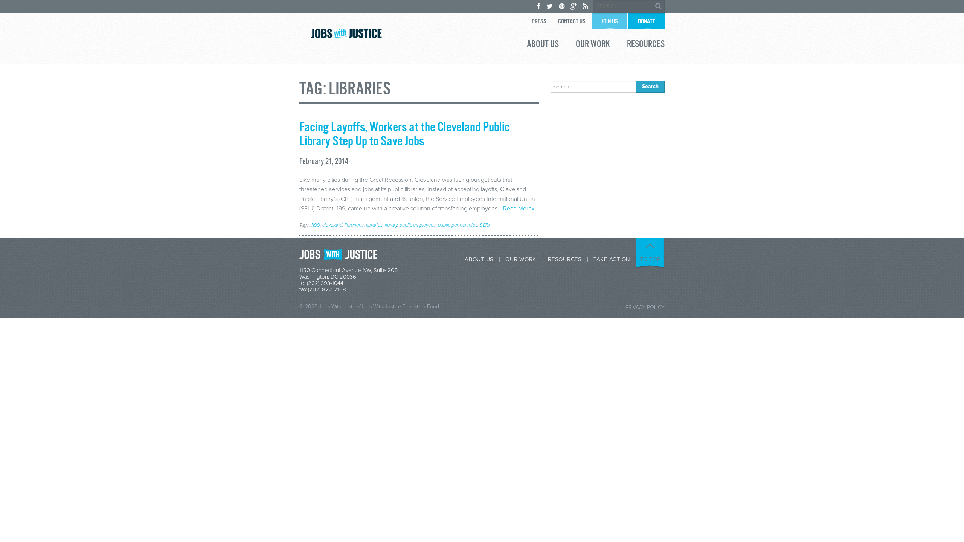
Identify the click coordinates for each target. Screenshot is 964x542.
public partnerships (457, 225)
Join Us (609, 22)
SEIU (485, 225)
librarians (354, 225)
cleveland (332, 225)
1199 (315, 225)
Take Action (611, 259)
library (391, 225)
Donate (646, 22)
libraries (374, 225)
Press (539, 22)
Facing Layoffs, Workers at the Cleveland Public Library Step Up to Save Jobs (404, 134)
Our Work (593, 45)
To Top (650, 259)
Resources (646, 45)
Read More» (518, 208)
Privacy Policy (645, 307)
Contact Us (572, 22)
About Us (543, 45)
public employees (418, 225)
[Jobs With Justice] (346, 33)
